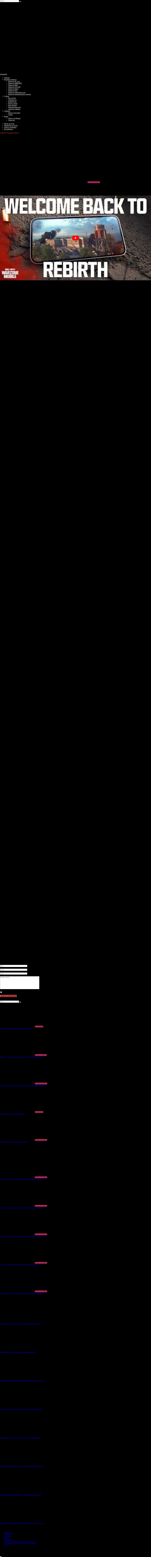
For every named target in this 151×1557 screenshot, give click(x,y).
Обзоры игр (12, 100)
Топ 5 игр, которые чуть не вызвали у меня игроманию (19, 1265)
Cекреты (7, 111)
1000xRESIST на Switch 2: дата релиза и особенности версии (21, 1466)
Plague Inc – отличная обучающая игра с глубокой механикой (21, 1057)
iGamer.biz (3, 74)
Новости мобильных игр (17, 92)
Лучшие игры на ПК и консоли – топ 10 (14, 1142)
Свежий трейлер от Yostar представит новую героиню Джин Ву (22, 1085)
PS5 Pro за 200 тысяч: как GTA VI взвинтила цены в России (21, 1409)
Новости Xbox (13, 89)
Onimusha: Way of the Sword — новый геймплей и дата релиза (21, 1523)
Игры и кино (12, 103)
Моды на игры (9, 124)
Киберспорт (12, 102)
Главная (7, 78)
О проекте (7, 1539)
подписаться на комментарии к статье (15, 992)
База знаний (12, 105)
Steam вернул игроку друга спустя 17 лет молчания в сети (20, 1438)
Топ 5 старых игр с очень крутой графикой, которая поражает (21, 1179)
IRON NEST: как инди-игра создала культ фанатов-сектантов (21, 1381)
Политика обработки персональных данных (19, 1541)
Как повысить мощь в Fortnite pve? (12, 1114)
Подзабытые (8, 129)
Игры (6, 116)
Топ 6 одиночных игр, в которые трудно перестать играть (20, 1236)
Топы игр (11, 120)
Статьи (6, 96)
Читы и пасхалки (14, 113)
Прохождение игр (14, 107)
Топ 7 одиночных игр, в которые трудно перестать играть (20, 1208)
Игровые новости (10, 79)
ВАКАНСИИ (9, 1534)
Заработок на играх (11, 125)
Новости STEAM (14, 87)
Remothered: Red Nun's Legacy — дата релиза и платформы (20, 1495)
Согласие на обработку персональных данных (20, 1543)
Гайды (10, 114)
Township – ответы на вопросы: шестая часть (15, 1028)
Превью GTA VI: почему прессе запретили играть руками (20, 1323)
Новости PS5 (12, 90)
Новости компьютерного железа (19, 94)
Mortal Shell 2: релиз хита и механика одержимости (18, 1352)
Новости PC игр (14, 81)
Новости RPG (13, 85)
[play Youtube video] (75, 238)
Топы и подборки (14, 118)
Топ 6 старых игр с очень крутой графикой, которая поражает (21, 1293)
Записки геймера (14, 109)
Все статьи (12, 98)
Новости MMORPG (15, 83)
